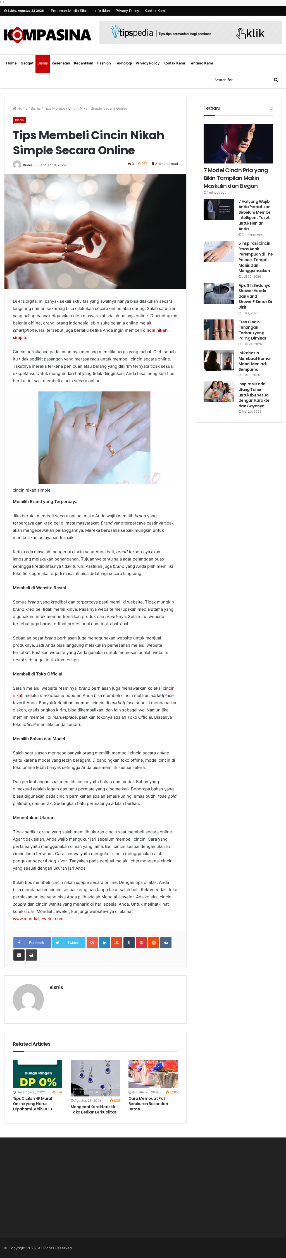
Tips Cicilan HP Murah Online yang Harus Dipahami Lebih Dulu (33, 1104)
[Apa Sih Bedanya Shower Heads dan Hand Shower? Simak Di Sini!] (219, 293)
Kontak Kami (155, 10)
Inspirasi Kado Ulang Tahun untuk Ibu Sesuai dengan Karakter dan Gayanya (255, 394)
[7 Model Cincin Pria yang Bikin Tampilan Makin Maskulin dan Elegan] (238, 143)
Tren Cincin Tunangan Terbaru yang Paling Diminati (253, 330)
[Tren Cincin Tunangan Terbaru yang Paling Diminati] (219, 329)
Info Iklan (102, 10)
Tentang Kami (201, 63)
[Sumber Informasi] (47, 35)
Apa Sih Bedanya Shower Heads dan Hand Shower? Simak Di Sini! (255, 296)
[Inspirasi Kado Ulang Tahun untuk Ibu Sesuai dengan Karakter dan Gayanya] (219, 391)
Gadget (27, 63)
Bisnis (42, 63)
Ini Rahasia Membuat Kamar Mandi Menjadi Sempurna (255, 361)
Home (11, 63)
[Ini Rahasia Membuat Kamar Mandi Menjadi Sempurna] (219, 360)
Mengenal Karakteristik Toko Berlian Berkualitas (94, 1109)
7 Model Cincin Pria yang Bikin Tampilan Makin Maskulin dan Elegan (236, 178)
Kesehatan (61, 63)
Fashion (104, 63)
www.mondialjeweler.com (38, 918)
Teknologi (123, 63)
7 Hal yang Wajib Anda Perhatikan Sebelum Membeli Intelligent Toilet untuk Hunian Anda (256, 215)
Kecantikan (83, 63)
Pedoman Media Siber (70, 10)
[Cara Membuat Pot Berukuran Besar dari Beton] (153, 1074)
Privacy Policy (127, 10)
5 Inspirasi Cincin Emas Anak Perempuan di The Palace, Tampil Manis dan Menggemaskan (256, 256)
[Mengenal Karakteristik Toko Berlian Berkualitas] (95, 1078)
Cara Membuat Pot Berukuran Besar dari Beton (148, 1104)
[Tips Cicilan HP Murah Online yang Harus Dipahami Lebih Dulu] (37, 1074)
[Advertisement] (47, 1193)
